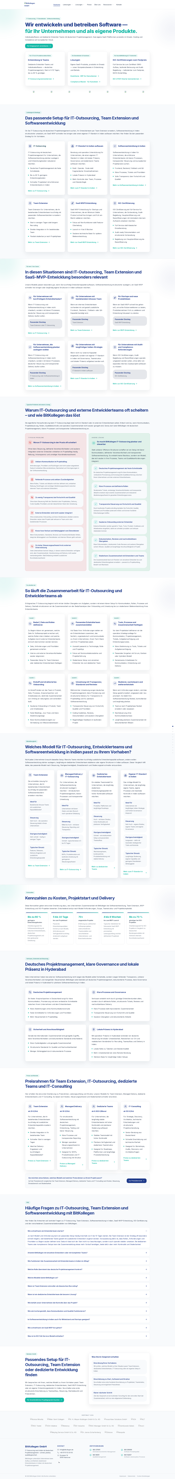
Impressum (123, 1476)
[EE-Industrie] (27, 93)
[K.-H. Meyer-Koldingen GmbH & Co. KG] (83, 93)
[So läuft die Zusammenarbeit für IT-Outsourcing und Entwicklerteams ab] (173, 737)
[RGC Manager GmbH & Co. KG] (101, 1427)
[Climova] (108, 1433)
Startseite (56, 4)
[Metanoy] (65, 93)
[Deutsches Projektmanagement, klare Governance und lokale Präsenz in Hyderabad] (173, 745)
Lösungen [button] (78, 4)
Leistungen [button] (67, 4)
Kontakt (119, 4)
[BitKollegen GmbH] (31, 4)
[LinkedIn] (59, 1462)
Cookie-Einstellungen (143, 1476)
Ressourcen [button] (107, 4)
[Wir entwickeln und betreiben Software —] (173, 726)
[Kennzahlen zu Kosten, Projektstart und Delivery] (173, 742)
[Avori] (137, 93)
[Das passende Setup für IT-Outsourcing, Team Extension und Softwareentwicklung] (173, 729)
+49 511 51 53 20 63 (66, 1452)
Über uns (97, 4)
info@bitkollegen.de (66, 1450)
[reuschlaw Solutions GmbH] (115, 1420)
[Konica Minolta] (46, 93)
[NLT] (142, 1420)
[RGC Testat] (36, 1427)
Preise (89, 4)
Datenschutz (131, 1476)
